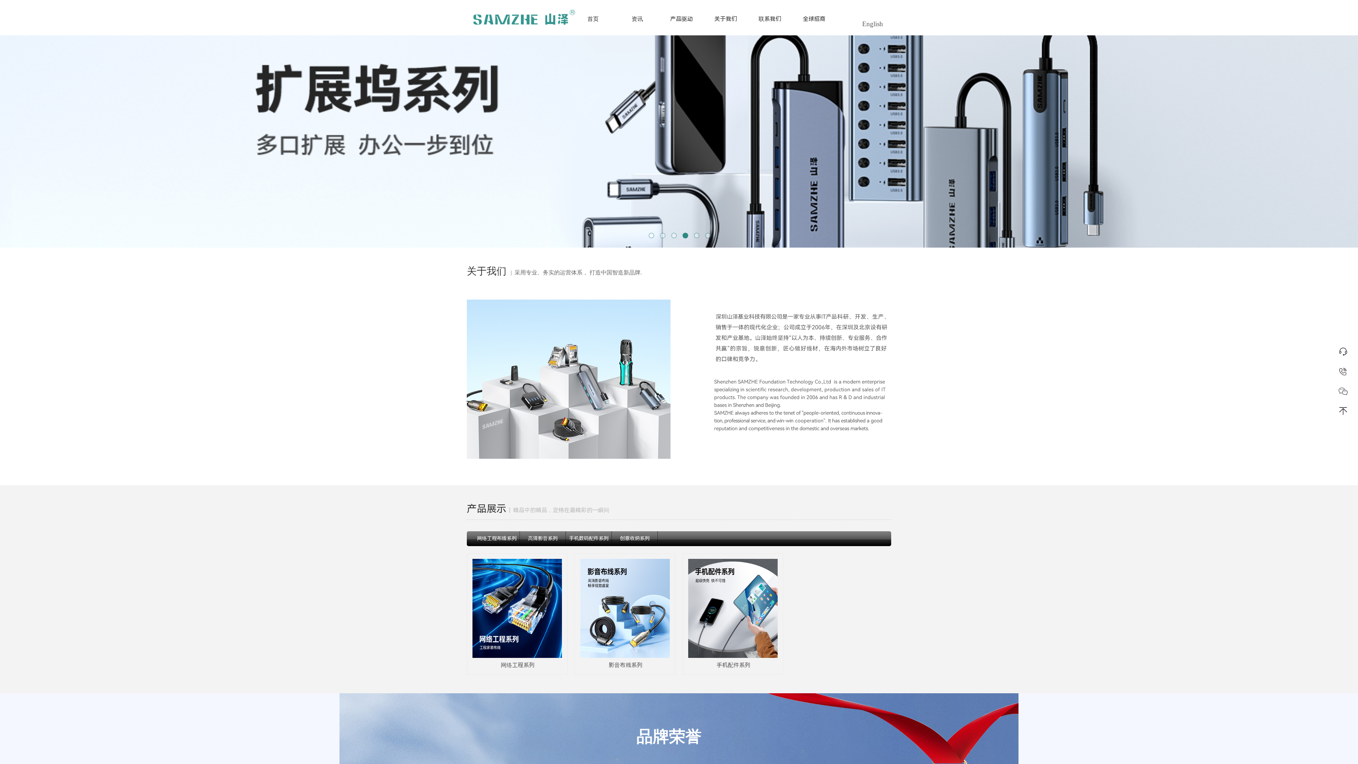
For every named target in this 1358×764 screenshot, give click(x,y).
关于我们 (725, 19)
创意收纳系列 (635, 538)
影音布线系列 (626, 665)
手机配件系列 (733, 665)
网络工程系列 (518, 665)
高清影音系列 (543, 538)
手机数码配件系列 (589, 538)
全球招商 (814, 19)
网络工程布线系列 (497, 538)
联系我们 (770, 19)
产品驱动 (681, 19)
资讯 (637, 19)
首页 (593, 19)
